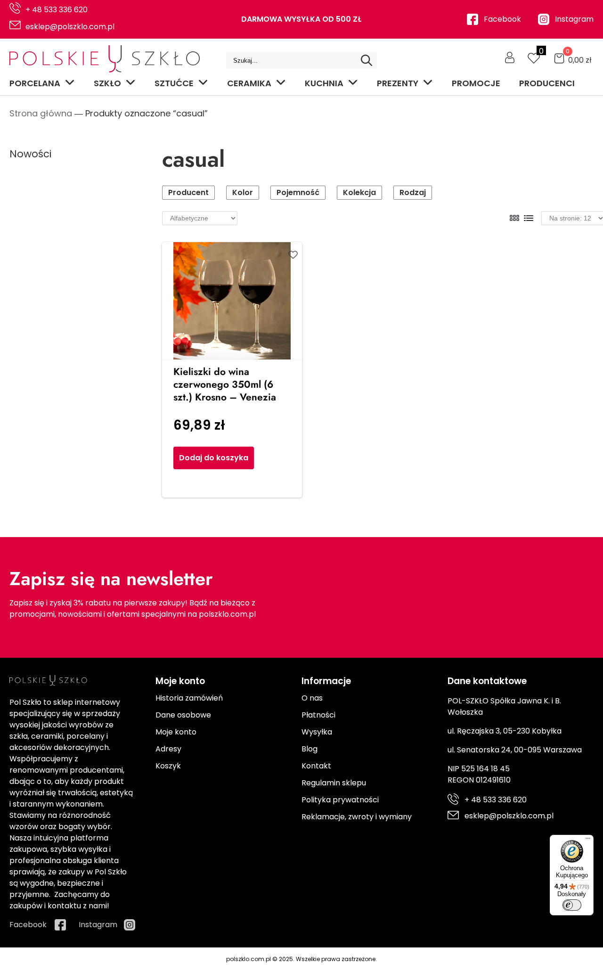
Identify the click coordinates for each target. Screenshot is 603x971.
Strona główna (40, 113)
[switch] (571, 905)
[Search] (366, 60)
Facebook (502, 19)
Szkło (107, 83)
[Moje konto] (509, 57)
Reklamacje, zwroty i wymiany (357, 816)
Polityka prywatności (340, 799)
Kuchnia (324, 83)
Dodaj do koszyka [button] (213, 457)
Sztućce (174, 83)
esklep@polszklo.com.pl (69, 26)
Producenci (547, 83)
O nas (312, 698)
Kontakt (316, 765)
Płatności (318, 715)
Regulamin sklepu (334, 782)
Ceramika (249, 83)
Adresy (168, 748)
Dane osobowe (183, 715)
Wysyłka (317, 731)
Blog (310, 748)
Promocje (476, 83)
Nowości (30, 154)
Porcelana (34, 83)
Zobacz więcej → (59, 441)
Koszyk (168, 765)
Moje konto (175, 731)
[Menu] (588, 840)
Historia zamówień (189, 698)
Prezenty (397, 83)
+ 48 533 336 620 (56, 9)
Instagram (574, 19)
